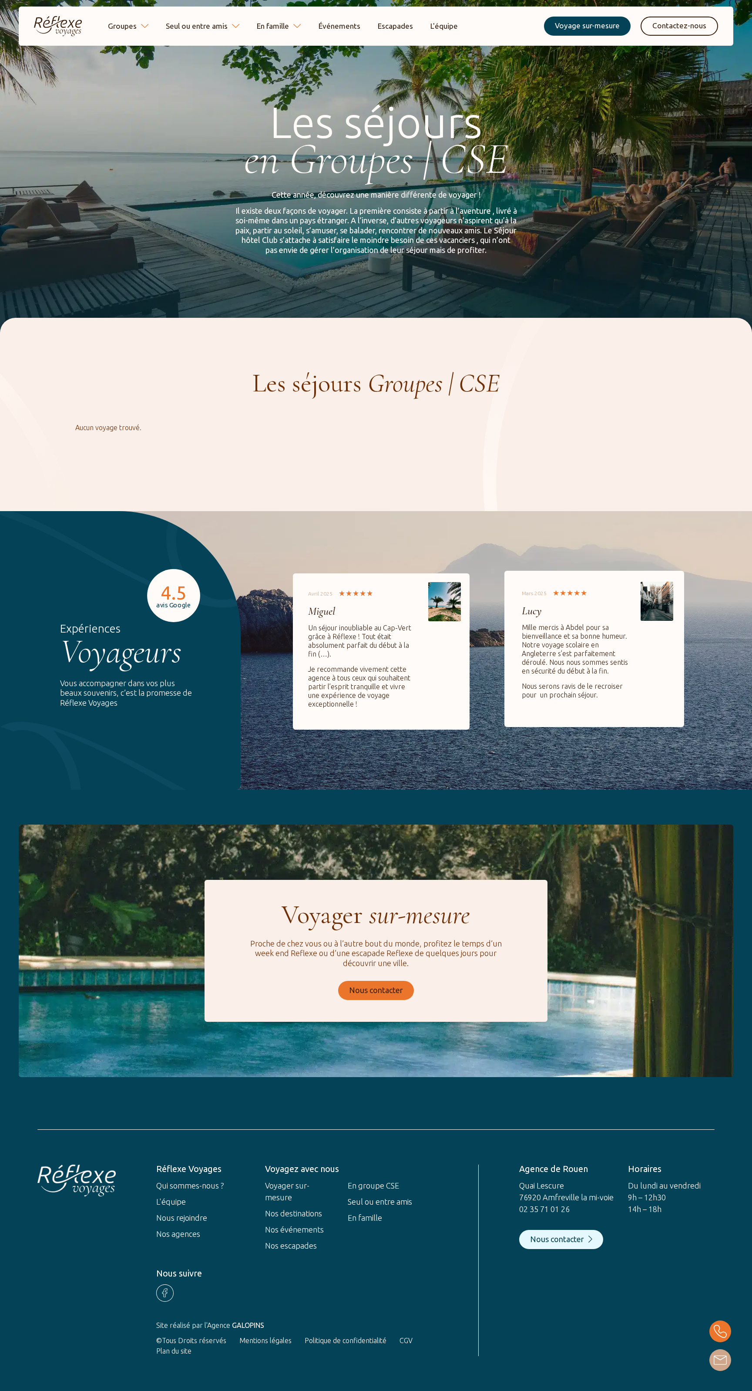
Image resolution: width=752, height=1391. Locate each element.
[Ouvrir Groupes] (144, 26)
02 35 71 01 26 (544, 1209)
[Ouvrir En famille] (297, 26)
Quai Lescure (541, 1185)
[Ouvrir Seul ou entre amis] (235, 26)
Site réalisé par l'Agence (210, 1325)
